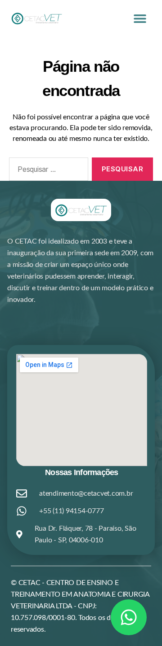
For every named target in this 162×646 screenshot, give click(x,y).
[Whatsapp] (129, 617)
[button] (140, 18)
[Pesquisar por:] (46, 170)
